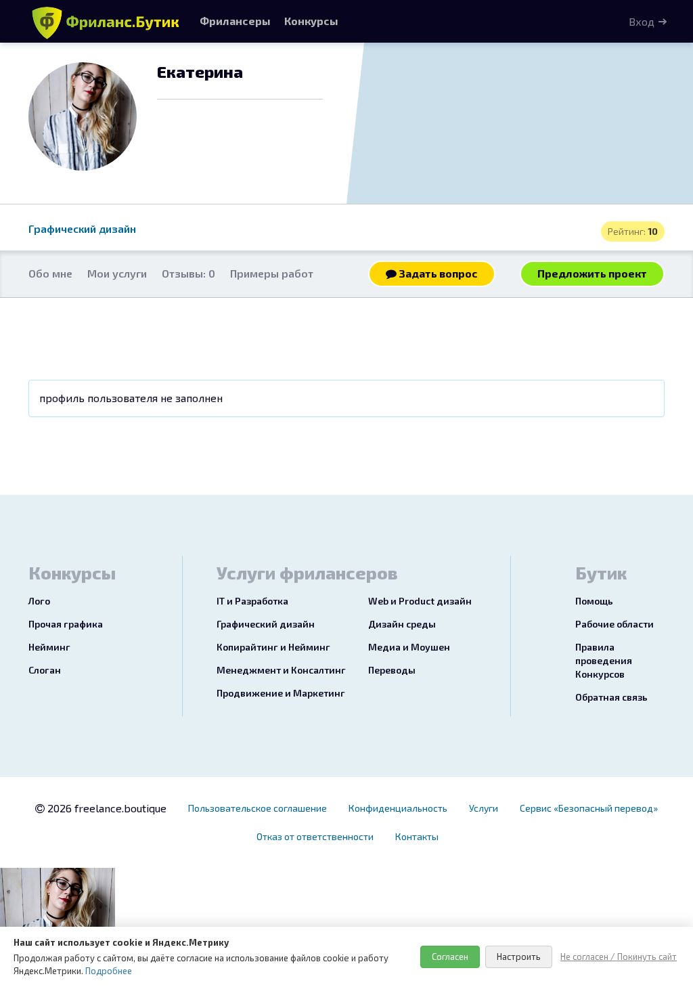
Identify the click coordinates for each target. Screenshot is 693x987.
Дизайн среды (402, 624)
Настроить (519, 956)
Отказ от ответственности (315, 836)
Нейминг (49, 647)
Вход (641, 21)
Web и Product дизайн (420, 601)
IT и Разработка (252, 601)
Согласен (450, 956)
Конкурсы (311, 20)
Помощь (594, 601)
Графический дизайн (82, 228)
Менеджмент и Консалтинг (281, 670)
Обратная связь (611, 697)
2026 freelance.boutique (105, 808)
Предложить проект (592, 273)
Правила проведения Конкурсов (603, 660)
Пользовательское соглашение (257, 808)
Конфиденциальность (398, 808)
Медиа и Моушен (409, 647)
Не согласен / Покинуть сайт (618, 956)
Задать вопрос (437, 273)
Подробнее (108, 970)
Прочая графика (65, 624)
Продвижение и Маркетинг (281, 693)
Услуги (483, 808)
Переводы (392, 670)
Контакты (417, 836)
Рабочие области (614, 624)
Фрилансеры (235, 20)
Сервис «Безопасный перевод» (589, 808)
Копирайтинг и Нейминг (273, 647)
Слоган (44, 670)
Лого (39, 601)
